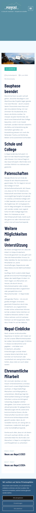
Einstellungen (18, 503)
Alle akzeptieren (18, 498)
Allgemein (10, 69)
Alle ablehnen (18, 508)
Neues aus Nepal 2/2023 (14, 454)
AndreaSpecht (12, 75)
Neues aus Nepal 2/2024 (14, 465)
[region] (18, 496)
